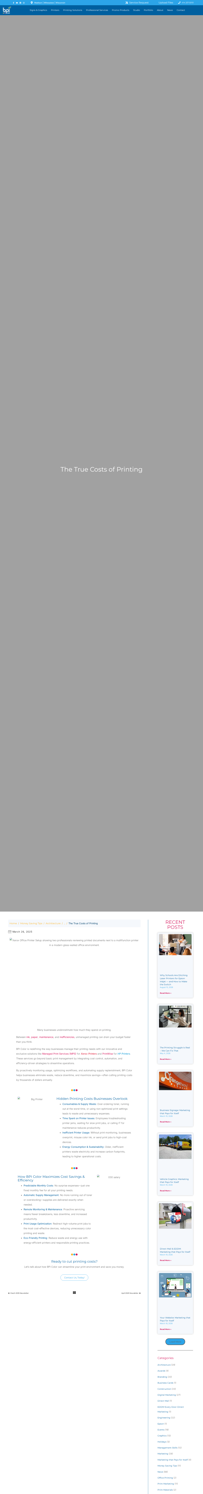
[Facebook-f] (13, 2)
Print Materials (165, 1489)
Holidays (162, 1441)
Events (161, 1429)
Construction (164, 1389)
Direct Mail (163, 1401)
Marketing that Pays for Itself (173, 1459)
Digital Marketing (167, 1395)
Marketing (163, 1453)
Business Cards (165, 1383)
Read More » (165, 993)
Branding (162, 1377)
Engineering (164, 1417)
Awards (161, 1370)
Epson (161, 1423)
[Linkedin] (20, 2)
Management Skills (167, 1447)
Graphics (162, 1435)
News (160, 1471)
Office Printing (165, 1477)
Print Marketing (166, 1483)
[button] (175, 1341)
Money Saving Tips (167, 1465)
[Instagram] (23, 2)
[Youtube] (16, 2)
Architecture (164, 1364)
